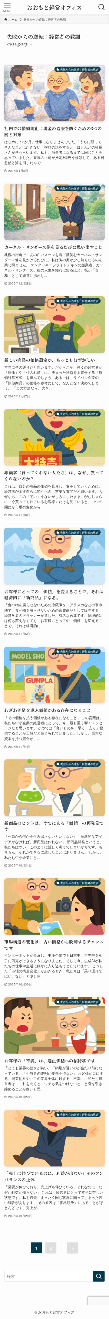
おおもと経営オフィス (54, 7)
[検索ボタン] (101, 7)
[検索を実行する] (99, 1276)
